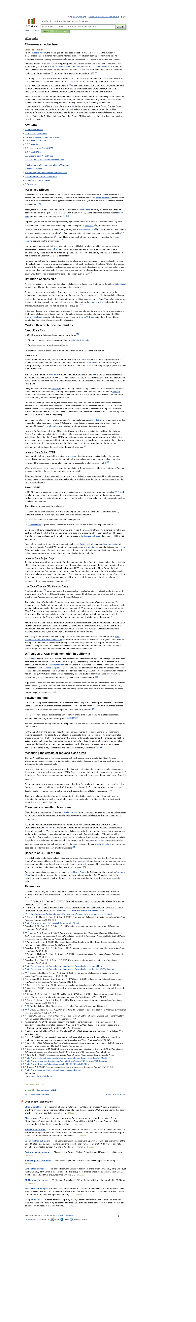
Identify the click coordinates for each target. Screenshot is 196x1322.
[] (28, 1006)
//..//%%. (67, 1061)
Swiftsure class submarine (38, 1152)
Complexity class (33, 1200)
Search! (120, 27)
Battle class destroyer (35, 1169)
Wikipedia (47, 31)
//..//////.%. (71, 969)
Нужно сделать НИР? (47, 1090)
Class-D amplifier (33, 1107)
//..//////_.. (64, 966)
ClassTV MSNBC (114, 1094)
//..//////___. (71, 914)
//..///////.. (58, 1064)
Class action (31, 1118)
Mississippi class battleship (38, 1160)
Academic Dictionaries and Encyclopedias (65, 21)
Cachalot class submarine (37, 1141)
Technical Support (59, 1215)
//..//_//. (54, 1070)
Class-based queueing (39, 1094)
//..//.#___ (67, 1058)
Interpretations (61, 31)
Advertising (69, 1215)
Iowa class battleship (35, 1188)
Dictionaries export (31, 1219)
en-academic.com (32, 30)
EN (122, 16)
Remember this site (78, 16)
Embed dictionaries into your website (104, 16)
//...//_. (79, 910)
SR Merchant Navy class (36, 1180)
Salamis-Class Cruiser (35, 1129)
